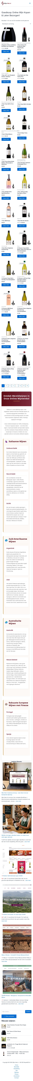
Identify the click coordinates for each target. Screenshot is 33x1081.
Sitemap (16, 1072)
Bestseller (16, 1067)
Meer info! (6, 51)
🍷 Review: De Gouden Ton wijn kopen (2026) (13, 914)
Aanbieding (16, 1068)
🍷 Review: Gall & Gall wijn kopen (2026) (12, 875)
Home (16, 1065)
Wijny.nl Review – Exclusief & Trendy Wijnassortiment (15, 955)
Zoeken (28, 1011)
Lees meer (18, 801)
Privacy (16, 1074)
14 (27, 385)
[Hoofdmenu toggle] (29, 3)
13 (23, 385)
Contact (16, 1077)
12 (20, 385)
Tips (16, 1070)
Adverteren (16, 1076)
